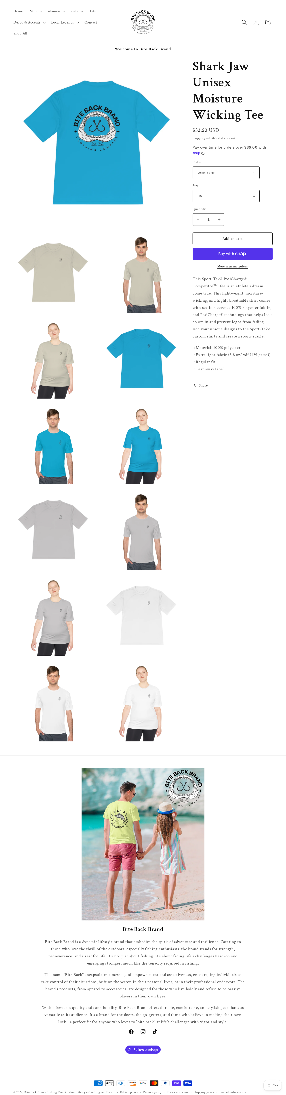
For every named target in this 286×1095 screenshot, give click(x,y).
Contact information (232, 1092)
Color (197, 162)
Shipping (199, 138)
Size (196, 186)
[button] (35, 11)
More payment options (232, 266)
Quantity (199, 209)
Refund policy (129, 1092)
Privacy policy (152, 1092)
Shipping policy (204, 1092)
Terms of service (178, 1092)
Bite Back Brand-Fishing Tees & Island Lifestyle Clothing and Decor (69, 1092)
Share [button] (203, 385)
